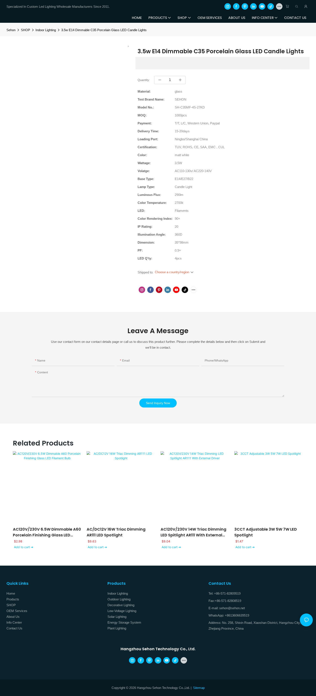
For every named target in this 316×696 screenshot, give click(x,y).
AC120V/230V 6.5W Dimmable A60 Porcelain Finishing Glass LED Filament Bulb (47, 532)
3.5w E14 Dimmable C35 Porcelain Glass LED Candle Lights (104, 30)
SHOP (25, 30)
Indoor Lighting (45, 30)
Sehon (10, 30)
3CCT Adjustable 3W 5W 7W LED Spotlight (265, 532)
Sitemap (199, 688)
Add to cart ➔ (23, 547)
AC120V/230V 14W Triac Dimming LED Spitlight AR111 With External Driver (193, 532)
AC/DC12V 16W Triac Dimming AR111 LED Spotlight (116, 532)
